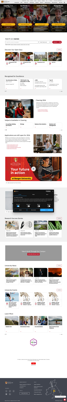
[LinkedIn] (10, 394)
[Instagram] (14, 391)
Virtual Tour (42, 30)
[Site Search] (64, 2)
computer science (23, 44)
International (32, 2)
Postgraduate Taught (58, 24)
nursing (28, 44)
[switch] (28, 206)
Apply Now (8, 27)
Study (21, 2)
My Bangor (43, 0)
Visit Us (42, 27)
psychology (14, 44)
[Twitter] (6, 391)
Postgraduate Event (58, 30)
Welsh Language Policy (38, 394)
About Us (41, 2)
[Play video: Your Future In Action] (33, 169)
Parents (35, 0)
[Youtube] (6, 394)
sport (26, 44)
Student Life (26, 2)
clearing (12, 44)
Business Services (47, 2)
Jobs (46, 0)
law (17, 44)
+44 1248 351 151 (23, 386)
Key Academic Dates (25, 30)
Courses (42, 6)
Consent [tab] (19, 194)
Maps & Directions (25, 393)
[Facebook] (10, 391)
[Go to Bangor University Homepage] (5, 2)
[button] (60, 91)
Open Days (39, 0)
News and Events (54, 2)
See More (59, 49)
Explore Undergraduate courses (12, 144)
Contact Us (21, 387)
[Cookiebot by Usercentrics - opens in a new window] (47, 191)
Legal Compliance (37, 384)
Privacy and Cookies (37, 392)
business (19, 44)
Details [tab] (33, 194)
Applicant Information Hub (25, 27)
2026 (8, 6)
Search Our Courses (41, 24)
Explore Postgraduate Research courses (14, 147)
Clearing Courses (8, 24)
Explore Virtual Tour (33, 254)
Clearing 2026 (16, 2)
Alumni (28, 0)
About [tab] (47, 194)
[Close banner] (52, 191)
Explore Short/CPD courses (11, 148)
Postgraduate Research (58, 27)
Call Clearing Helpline (8, 30)
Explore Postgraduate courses (12, 146)
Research (37, 2)
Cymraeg (50, 0)
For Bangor (25, 6)
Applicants (31, 0)
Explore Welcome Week (25, 24)
